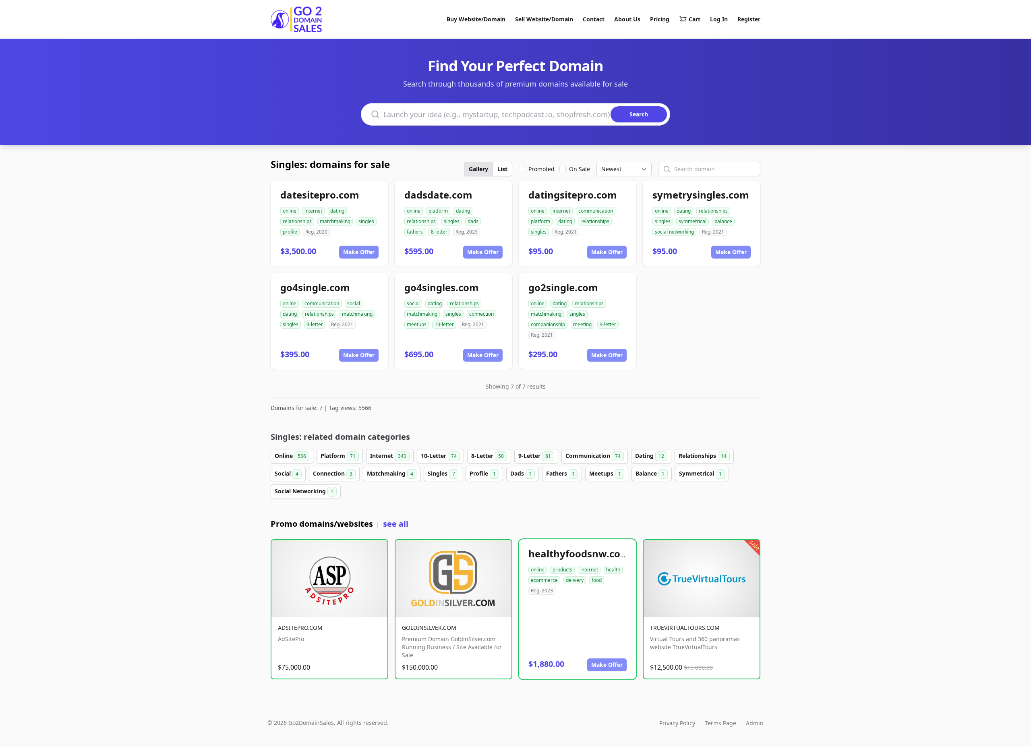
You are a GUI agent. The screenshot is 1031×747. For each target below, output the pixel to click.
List (502, 169)
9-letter (314, 324)
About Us (627, 19)
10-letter (444, 324)
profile (290, 231)
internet (313, 210)
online (289, 210)
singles (366, 221)
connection (481, 313)
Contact (594, 19)
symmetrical (692, 221)
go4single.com (315, 287)
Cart (694, 19)
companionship (548, 324)
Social (286, 473)
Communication (593, 455)
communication (595, 210)
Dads (521, 473)
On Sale (579, 169)
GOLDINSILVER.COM (429, 627)
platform (438, 210)
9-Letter (534, 455)
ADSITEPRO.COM (300, 627)
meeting (582, 324)
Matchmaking (390, 473)
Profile (483, 473)
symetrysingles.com (700, 194)
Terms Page (720, 723)
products (562, 569)
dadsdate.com (438, 194)
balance (723, 221)
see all (395, 523)
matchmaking (335, 221)
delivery (575, 580)
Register (748, 19)
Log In (719, 19)
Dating (649, 455)
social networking (674, 231)
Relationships (703, 455)
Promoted (541, 169)
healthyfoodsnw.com (579, 553)
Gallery (478, 169)
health (613, 569)
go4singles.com (441, 287)
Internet (388, 455)
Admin (755, 723)
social (353, 303)
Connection (332, 473)
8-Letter (487, 455)
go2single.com (563, 287)
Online (290, 455)
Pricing (659, 19)
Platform (338, 455)
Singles (441, 473)
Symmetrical (700, 473)
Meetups (605, 473)
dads (473, 221)
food (597, 580)
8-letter (439, 231)
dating (337, 210)
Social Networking (304, 491)
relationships (297, 221)
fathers (415, 231)
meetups (416, 324)
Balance (650, 473)
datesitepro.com (319, 194)
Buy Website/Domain (476, 19)
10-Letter (439, 455)
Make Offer (359, 252)
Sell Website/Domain (544, 19)
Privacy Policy (677, 723)
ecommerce (544, 580)
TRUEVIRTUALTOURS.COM (685, 627)
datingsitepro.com (572, 194)
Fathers (560, 473)
